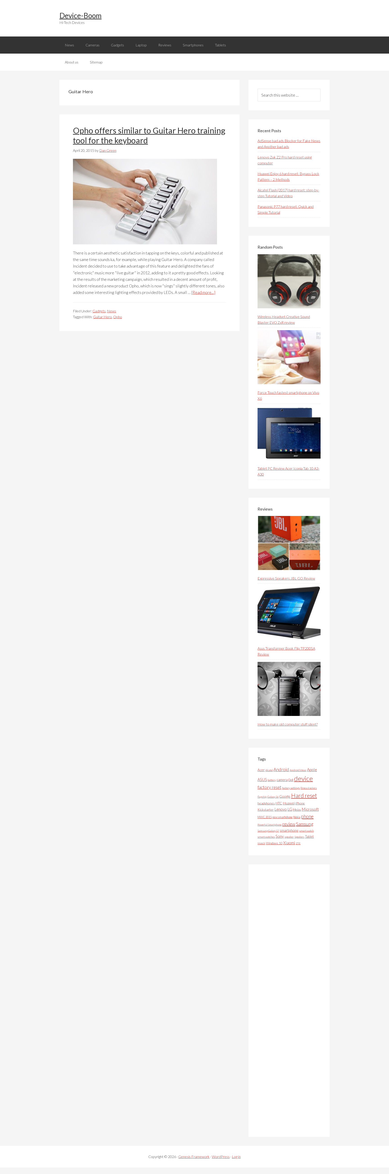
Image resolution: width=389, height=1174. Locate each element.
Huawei (289, 803)
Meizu (297, 809)
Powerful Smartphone (270, 824)
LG (289, 809)
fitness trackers (309, 787)
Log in (236, 1156)
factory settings (291, 788)
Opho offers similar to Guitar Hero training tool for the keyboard (149, 135)
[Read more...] (203, 292)
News (111, 311)
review (288, 824)
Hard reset (304, 795)
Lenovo (280, 809)
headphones (266, 803)
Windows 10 (274, 843)
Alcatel (269, 770)
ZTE (298, 843)
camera (282, 780)
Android (281, 769)
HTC (279, 803)
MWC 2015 (265, 817)
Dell (290, 780)
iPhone (300, 803)
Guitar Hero (102, 317)
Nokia (296, 817)
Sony (280, 836)
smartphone (289, 830)
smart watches (266, 836)
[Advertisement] (291, 1000)
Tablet (309, 836)
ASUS (262, 779)
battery (272, 780)
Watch (261, 843)
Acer (261, 770)
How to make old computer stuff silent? (288, 724)
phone (307, 816)
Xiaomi (289, 842)
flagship (262, 796)
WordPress (221, 1156)
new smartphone (282, 817)
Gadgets (99, 311)
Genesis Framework (194, 1156)
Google (284, 796)
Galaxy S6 (273, 796)
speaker (289, 836)
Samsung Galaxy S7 (268, 830)
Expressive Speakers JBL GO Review (286, 578)
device (303, 778)
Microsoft (310, 809)
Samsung (304, 824)
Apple (312, 769)
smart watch (306, 830)
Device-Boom (80, 15)
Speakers (299, 836)
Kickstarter (266, 809)
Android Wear (298, 770)
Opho (117, 317)
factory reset (269, 787)
